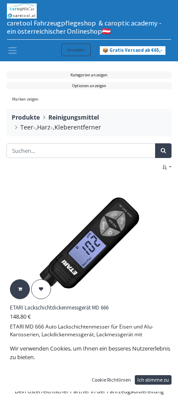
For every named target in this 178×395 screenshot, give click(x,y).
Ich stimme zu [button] (153, 379)
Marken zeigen (25, 99)
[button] (167, 167)
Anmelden (76, 50)
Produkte (26, 117)
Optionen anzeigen (89, 85)
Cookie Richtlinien (111, 379)
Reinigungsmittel (73, 117)
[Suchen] (163, 150)
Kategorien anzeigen (89, 75)
